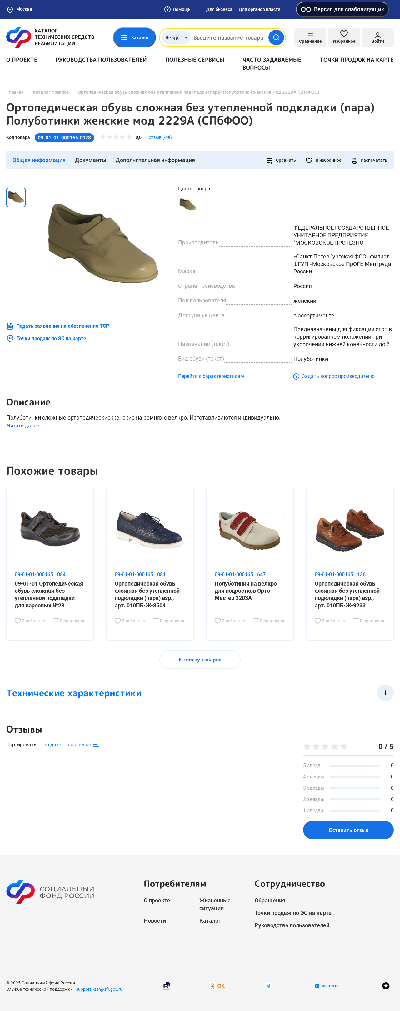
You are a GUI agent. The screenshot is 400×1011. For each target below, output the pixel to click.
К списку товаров (200, 659)
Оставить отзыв (348, 830)
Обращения (270, 900)
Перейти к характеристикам (211, 376)
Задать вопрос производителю (338, 376)
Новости (155, 920)
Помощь (182, 9)
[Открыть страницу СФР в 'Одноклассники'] (217, 986)
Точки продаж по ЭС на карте (51, 338)
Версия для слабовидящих (349, 9)
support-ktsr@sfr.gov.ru (99, 989)
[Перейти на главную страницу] (50, 37)
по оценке (80, 745)
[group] (103, 247)
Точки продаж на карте (357, 60)
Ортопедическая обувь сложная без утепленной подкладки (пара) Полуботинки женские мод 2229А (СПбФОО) (190, 114)
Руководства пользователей (101, 60)
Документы (90, 160)
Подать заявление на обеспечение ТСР (62, 326)
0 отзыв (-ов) (158, 137)
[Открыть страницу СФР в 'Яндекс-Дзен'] (386, 986)
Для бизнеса (219, 9)
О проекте (22, 60)
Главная (15, 92)
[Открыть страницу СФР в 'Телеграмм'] (268, 986)
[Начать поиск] (276, 37)
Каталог (210, 920)
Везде (172, 37)
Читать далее (23, 426)
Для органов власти (259, 9)
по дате (52, 745)
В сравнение (72, 620)
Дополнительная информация (155, 160)
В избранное (328, 160)
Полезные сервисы (194, 60)
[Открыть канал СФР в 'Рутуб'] (166, 986)
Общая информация (39, 160)
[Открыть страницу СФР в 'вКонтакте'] (326, 986)
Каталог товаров (51, 92)
